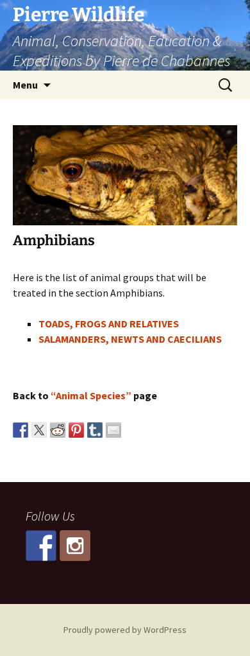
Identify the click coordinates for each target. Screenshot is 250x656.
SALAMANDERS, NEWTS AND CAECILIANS (130, 338)
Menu (25, 84)
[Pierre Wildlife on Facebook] (41, 545)
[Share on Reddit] (57, 430)
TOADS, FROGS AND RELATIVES (108, 323)
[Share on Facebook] (20, 430)
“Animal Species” (91, 395)
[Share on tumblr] (95, 430)
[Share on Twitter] (39, 430)
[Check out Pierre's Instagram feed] (75, 545)
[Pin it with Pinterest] (76, 430)
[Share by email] (113, 430)
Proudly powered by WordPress (125, 629)
